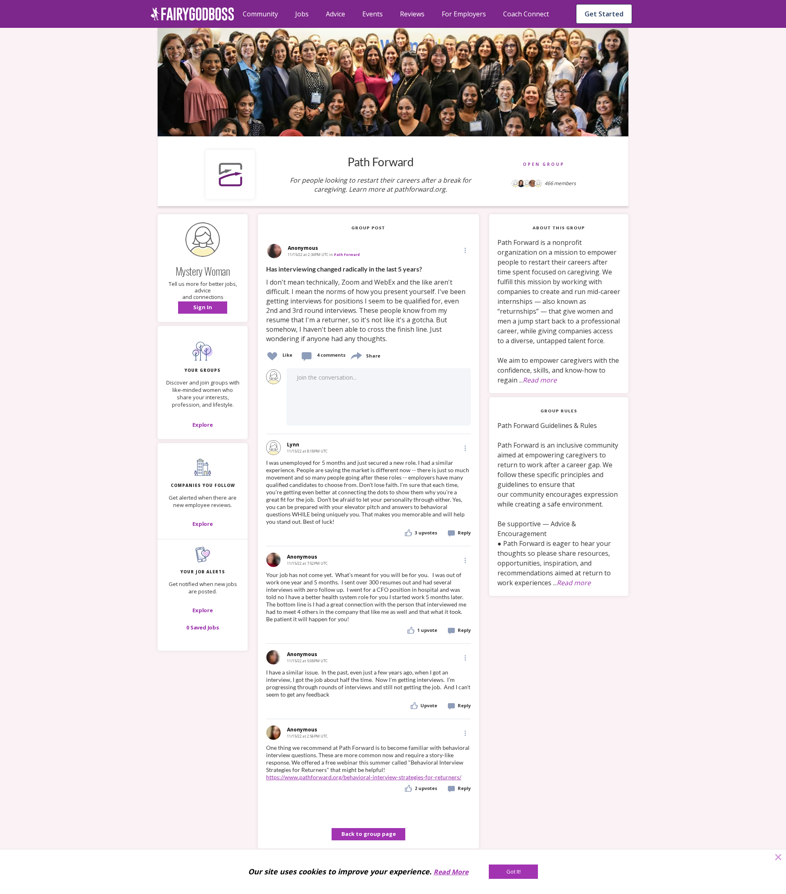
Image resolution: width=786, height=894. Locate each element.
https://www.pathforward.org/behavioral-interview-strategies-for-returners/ (363, 777)
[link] (368, 304)
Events (372, 13)
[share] (356, 355)
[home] (192, 14)
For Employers (464, 13)
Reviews (412, 13)
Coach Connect (526, 13)
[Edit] (465, 250)
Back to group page (368, 833)
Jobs (302, 13)
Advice (335, 13)
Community (260, 13)
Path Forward (347, 254)
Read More (451, 871)
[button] (202, 307)
